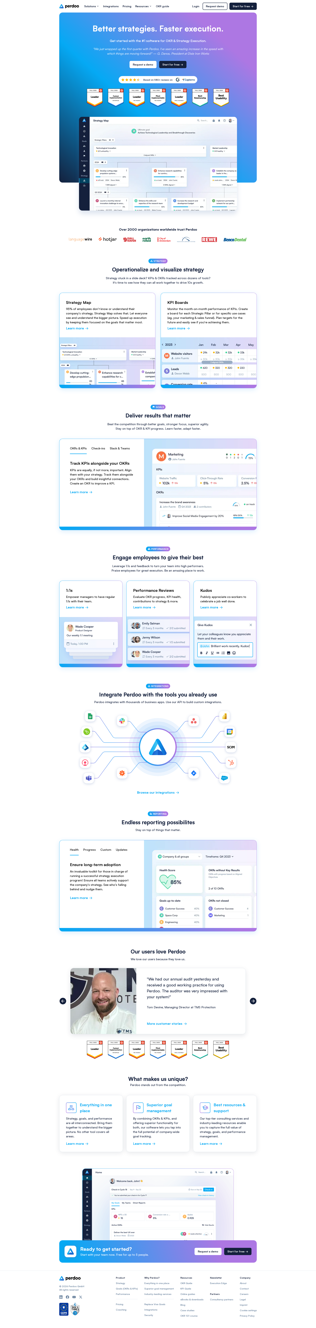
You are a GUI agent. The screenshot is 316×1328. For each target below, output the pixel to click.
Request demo (215, 6)
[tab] (78, 450)
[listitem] (158, 1001)
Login (195, 6)
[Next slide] (253, 1001)
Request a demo (143, 64)
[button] (91, 6)
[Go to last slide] (63, 1001)
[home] (69, 6)
